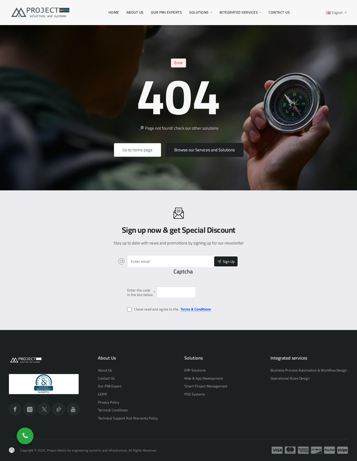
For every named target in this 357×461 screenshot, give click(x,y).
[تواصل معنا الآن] (25, 436)
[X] (44, 409)
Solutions (193, 358)
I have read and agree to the (172, 309)
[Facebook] (15, 409)
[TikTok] (58, 409)
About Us (107, 358)
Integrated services (289, 358)
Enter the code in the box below (140, 292)
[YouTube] (73, 409)
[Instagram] (29, 409)
